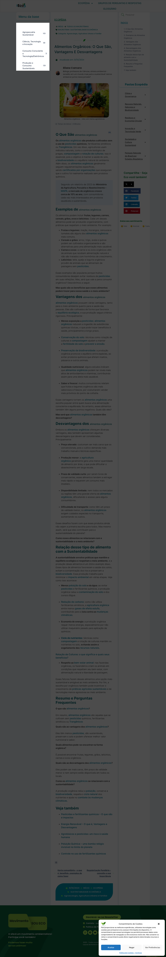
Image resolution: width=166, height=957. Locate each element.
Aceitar (111, 947)
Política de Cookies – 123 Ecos (130, 953)
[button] (158, 924)
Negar (131, 947)
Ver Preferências (152, 947)
